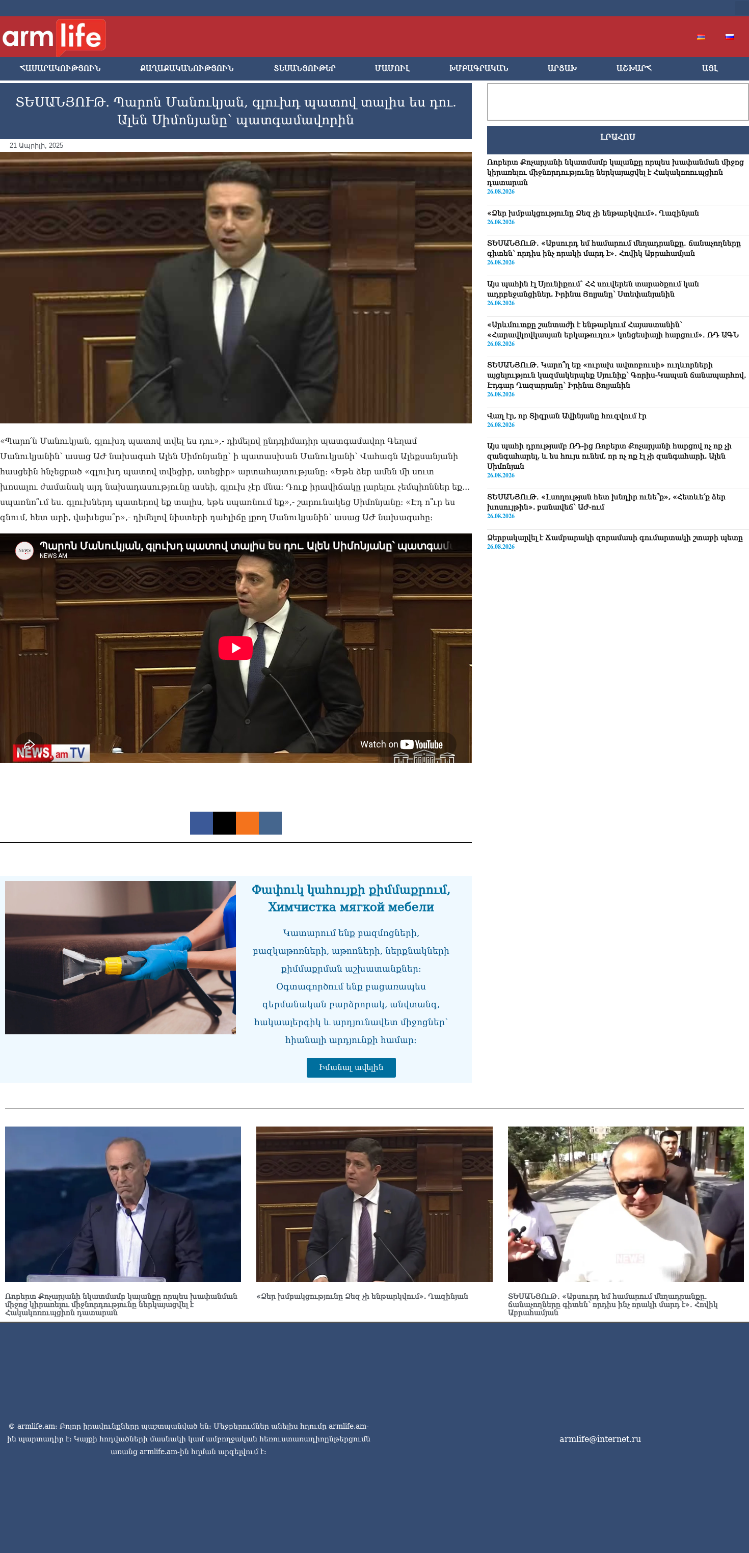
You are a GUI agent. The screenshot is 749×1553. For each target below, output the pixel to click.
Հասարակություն (60, 68)
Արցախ (562, 68)
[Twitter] (649, 8)
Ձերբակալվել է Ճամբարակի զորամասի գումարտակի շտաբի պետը (615, 537)
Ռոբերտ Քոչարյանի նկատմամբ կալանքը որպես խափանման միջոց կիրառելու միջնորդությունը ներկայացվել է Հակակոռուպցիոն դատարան (615, 172)
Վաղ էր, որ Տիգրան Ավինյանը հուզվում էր (567, 416)
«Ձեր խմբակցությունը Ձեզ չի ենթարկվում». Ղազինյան (593, 213)
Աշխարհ (634, 68)
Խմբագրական (479, 68)
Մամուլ (392, 68)
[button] (742, 8)
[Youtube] (666, 8)
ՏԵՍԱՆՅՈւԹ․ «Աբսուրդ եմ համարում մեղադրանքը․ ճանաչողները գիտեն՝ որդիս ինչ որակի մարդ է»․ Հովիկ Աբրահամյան (613, 1304)
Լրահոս (617, 137)
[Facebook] (633, 8)
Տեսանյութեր (305, 68)
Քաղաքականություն (187, 68)
